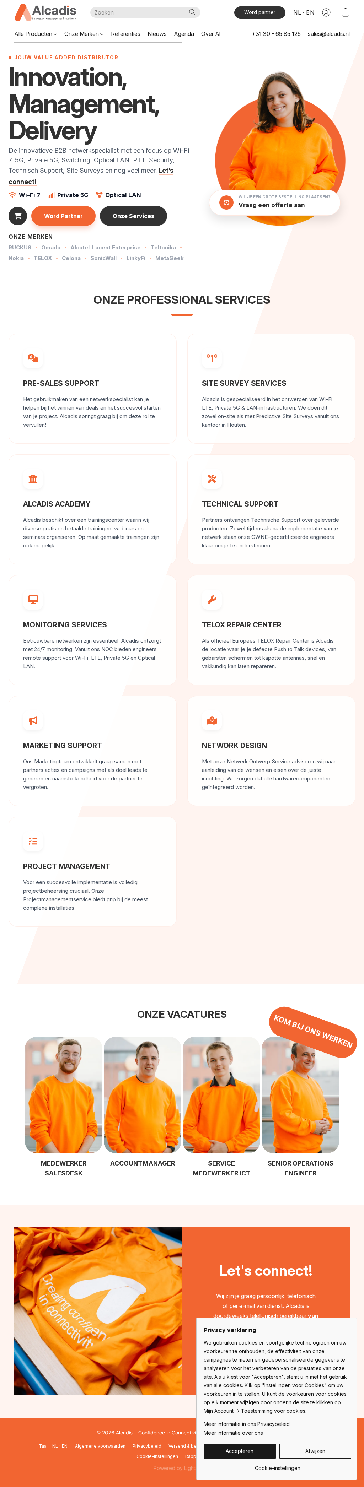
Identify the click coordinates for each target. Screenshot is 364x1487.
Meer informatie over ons (233, 1433)
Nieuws (157, 33)
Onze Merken (82, 33)
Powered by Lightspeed (182, 1468)
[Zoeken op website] (192, 12)
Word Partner (63, 216)
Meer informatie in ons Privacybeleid (247, 1424)
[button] (45, 12)
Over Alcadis (217, 33)
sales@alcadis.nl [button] (329, 33)
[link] (277, 1465)
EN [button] (310, 12)
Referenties (125, 33)
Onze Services (133, 216)
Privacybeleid (147, 1446)
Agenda (184, 33)
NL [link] (55, 1446)
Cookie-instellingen (157, 1456)
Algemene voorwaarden (100, 1446)
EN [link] (65, 1446)
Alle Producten (34, 33)
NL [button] (297, 12)
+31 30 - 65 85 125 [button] (276, 33)
